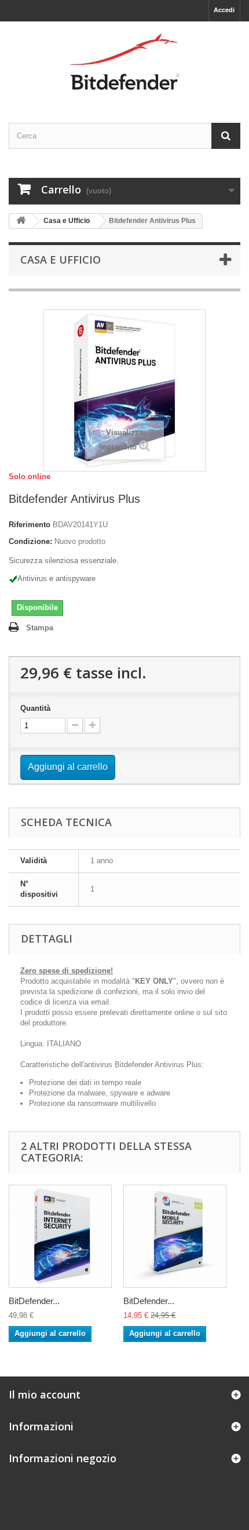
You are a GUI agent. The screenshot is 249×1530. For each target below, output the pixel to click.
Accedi (224, 9)
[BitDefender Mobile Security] (174, 1236)
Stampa (39, 627)
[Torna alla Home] (21, 221)
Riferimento (29, 524)
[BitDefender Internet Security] (60, 1236)
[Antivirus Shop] (124, 62)
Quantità (35, 708)
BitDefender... (34, 1301)
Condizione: (30, 541)
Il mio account (44, 1394)
